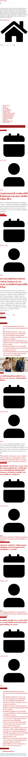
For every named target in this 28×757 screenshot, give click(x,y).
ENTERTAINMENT (8, 117)
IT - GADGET (3, 462)
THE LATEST (6, 122)
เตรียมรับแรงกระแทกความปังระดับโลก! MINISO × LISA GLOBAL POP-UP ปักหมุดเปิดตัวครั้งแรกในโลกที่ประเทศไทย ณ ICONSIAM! (15, 740)
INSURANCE (6, 112)
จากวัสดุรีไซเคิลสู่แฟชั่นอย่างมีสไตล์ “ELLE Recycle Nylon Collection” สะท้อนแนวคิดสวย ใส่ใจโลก (15, 328)
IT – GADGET (6, 109)
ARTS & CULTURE (8, 118)
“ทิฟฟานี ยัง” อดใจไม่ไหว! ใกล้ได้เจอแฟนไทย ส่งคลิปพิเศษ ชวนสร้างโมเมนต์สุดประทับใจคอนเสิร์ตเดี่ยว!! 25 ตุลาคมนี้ (15, 342)
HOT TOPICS (6, 105)
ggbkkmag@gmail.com (8, 751)
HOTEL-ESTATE (7, 110)
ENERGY (5, 119)
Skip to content (3, 0)
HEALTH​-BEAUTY (8, 121)
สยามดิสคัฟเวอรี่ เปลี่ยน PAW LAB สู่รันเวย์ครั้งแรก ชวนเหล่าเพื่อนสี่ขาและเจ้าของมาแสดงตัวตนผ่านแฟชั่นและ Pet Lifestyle (15, 348)
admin (1, 189)
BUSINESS (5, 108)
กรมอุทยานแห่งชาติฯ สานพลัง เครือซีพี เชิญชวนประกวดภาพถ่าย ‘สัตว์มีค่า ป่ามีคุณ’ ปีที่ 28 (14, 196)
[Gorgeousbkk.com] (5, 19)
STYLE (5, 106)
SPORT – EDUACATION (9, 113)
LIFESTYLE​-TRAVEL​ (8, 114)
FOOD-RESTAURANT (8, 115)
